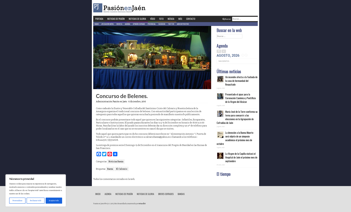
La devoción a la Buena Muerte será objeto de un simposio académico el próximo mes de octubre (235, 138)
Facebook (161, 24)
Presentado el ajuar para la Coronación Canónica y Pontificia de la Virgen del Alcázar (240, 98)
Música (171, 18)
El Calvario (121, 168)
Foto (161, 18)
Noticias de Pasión (116, 18)
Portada (99, 18)
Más (180, 18)
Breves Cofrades (166, 194)
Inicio (98, 194)
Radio (97, 24)
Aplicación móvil (107, 24)
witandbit (142, 204)
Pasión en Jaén (120, 8)
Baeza (110, 168)
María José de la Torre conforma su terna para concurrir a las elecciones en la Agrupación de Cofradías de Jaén (237, 117)
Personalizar (17, 200)
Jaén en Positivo (183, 24)
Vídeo (152, 18)
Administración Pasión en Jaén (111, 101)
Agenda (127, 24)
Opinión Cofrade (139, 24)
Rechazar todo (35, 200)
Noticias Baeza (115, 161)
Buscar (228, 19)
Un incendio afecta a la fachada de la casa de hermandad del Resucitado (241, 80)
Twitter (171, 24)
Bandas (181, 194)
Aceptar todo (54, 200)
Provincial (152, 24)
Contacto (190, 18)
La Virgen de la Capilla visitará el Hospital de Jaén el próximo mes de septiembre (241, 157)
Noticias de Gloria (137, 18)
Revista (119, 24)
